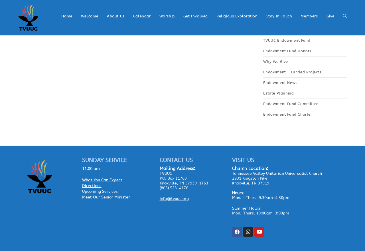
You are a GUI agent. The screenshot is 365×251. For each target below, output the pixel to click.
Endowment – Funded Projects (292, 72)
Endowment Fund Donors (287, 51)
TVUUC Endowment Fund (286, 40)
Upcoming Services (100, 191)
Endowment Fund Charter (287, 114)
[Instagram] (248, 232)
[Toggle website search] (345, 16)
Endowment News (280, 83)
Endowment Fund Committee (290, 104)
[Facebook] (237, 232)
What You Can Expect (102, 180)
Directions (92, 185)
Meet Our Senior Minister (106, 197)
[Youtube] (259, 232)
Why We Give (275, 61)
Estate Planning (278, 93)
